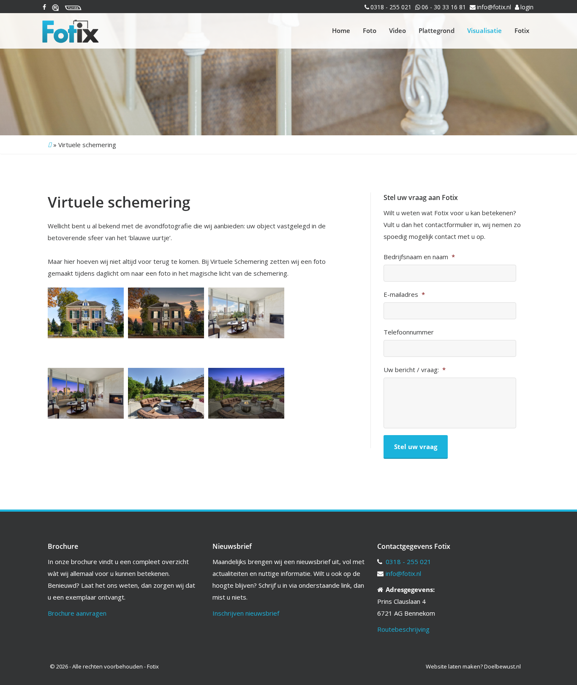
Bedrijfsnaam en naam (419, 257)
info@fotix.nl (494, 7)
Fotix (521, 30)
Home (341, 30)
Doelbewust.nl (502, 666)
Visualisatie (484, 30)
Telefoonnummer (409, 332)
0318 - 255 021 (390, 7)
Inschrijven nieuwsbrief (245, 613)
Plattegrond (437, 30)
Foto (369, 30)
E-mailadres (404, 294)
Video (397, 30)
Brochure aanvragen (77, 613)
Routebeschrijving (403, 629)
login (526, 7)
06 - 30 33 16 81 (444, 7)
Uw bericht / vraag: (415, 370)
